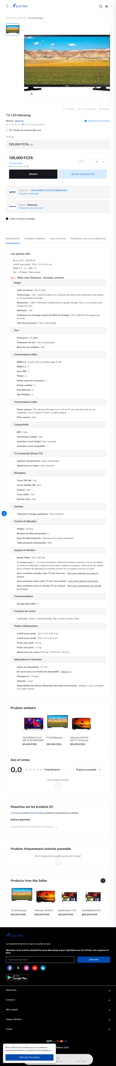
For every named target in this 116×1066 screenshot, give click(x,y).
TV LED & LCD (20, 18)
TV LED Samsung (54, 737)
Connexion (16, 813)
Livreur (9, 1029)
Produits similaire (34, 238)
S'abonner (94, 959)
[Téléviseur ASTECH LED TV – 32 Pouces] (22, 896)
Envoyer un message (29, 193)
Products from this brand (31, 208)
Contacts (10, 1000)
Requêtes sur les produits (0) (88, 238)
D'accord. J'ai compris (29, 1057)
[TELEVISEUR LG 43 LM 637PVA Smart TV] (69, 896)
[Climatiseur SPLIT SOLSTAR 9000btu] (93, 896)
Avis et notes (58, 238)
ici (50, 1050)
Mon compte (12, 1009)
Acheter (33, 174)
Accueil (9, 18)
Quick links (11, 990)
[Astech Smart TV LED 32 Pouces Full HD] (45, 896)
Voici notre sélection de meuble (83, 581)
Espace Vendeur (14, 1019)
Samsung (19, 121)
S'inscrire (34, 813)
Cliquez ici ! (66, 671)
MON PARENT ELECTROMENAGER (49, 190)
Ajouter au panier (82, 174)
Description (13, 238)
